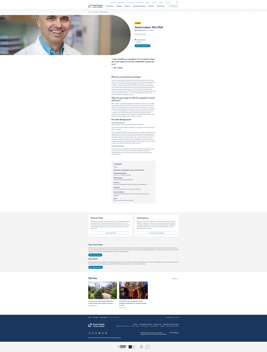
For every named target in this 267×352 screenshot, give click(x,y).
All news (174, 278)
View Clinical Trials (110, 233)
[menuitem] (109, 6)
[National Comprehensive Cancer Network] (133, 347)
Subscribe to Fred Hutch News (171, 324)
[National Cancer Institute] (121, 347)
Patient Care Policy (154, 326)
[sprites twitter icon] (93, 333)
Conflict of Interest (135, 326)
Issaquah (138, 42)
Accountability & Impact (145, 324)
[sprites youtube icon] (99, 333)
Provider (137, 23)
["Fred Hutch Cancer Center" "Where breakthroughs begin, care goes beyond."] (95, 6)
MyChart (113, 2)
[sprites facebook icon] (89, 333)
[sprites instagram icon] (103, 333)
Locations (154, 2)
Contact (161, 2)
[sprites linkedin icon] (96, 333)
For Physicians (139, 2)
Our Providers (130, 2)
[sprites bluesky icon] (106, 333)
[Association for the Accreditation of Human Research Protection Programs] (141, 347)
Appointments (121, 2)
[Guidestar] (148, 347)
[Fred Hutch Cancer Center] (96, 325)
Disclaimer (162, 326)
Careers (148, 2)
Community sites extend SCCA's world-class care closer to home (100, 302)
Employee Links (157, 324)
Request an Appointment (142, 45)
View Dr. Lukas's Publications (156, 233)
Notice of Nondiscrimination (172, 326)
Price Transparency (145, 326)
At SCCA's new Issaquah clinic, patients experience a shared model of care (132, 303)
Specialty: (138, 30)
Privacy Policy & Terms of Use (122, 326)
